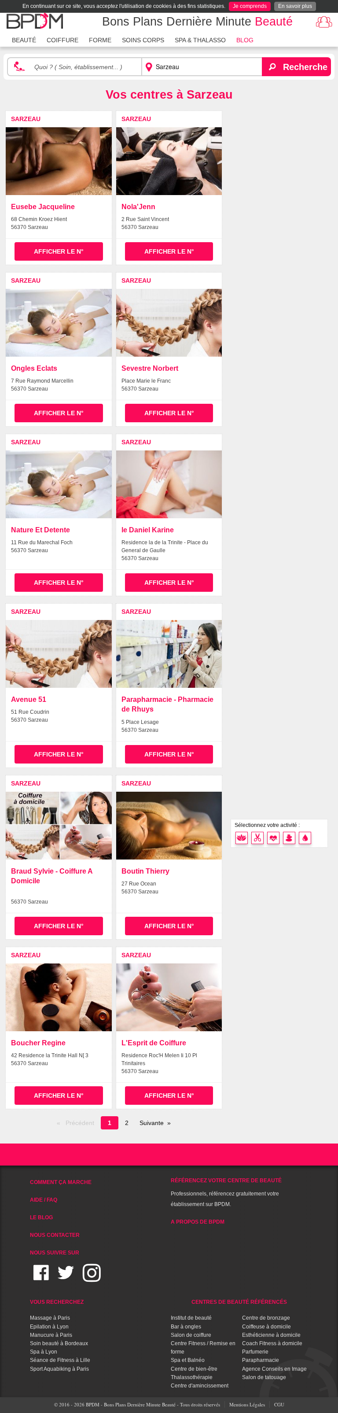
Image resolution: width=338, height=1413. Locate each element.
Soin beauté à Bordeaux (59, 1343)
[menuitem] (24, 39)
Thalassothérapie (192, 1377)
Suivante (152, 1122)
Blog (245, 40)
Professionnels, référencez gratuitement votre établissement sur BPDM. (226, 1192)
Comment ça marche (61, 1182)
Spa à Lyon (43, 1352)
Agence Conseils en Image (274, 1369)
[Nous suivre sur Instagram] (91, 1278)
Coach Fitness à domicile (272, 1343)
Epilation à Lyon (49, 1327)
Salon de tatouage (264, 1377)
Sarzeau (25, 118)
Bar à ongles (186, 1327)
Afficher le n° (59, 251)
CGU (279, 1404)
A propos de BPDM (197, 1222)
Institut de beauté (191, 1318)
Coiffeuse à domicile (266, 1327)
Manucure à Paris (51, 1335)
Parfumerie (255, 1352)
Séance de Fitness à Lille (60, 1360)
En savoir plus (295, 6)
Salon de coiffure (191, 1335)
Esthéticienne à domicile (271, 1335)
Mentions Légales (247, 1404)
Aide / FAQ (43, 1200)
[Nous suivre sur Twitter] (65, 1278)
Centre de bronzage (266, 1318)
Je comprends (250, 6)
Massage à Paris (50, 1318)
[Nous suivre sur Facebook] (41, 1278)
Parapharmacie (260, 1360)
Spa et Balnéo (188, 1360)
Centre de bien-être (194, 1369)
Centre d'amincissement (199, 1386)
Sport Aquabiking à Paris (59, 1369)
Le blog (41, 1217)
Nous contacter (55, 1235)
